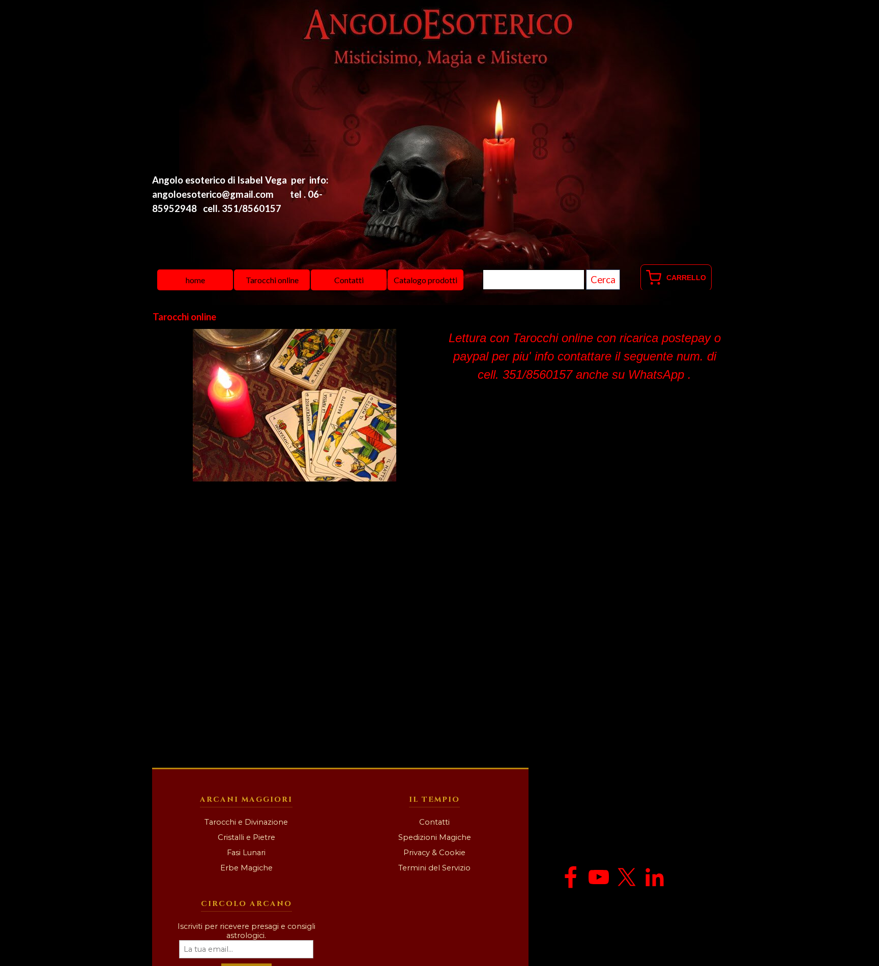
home (195, 280)
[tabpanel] (245, 194)
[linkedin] (654, 877)
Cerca (603, 279)
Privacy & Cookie (434, 852)
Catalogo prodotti (425, 280)
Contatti (349, 280)
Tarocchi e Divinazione (246, 822)
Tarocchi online (272, 280)
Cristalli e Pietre (246, 837)
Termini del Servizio (434, 867)
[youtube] (598, 877)
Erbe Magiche (246, 867)
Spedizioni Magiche (434, 837)
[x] (626, 877)
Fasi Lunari (246, 852)
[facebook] (570, 877)
